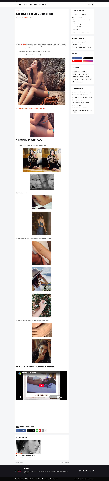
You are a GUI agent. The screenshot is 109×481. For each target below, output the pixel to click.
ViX (74, 81)
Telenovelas (42, 4)
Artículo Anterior (19, 462)
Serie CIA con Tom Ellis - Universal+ (80, 94)
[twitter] (89, 1)
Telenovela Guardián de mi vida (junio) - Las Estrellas (82, 111)
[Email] (43, 430)
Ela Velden (22, 10)
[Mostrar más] (45, 430)
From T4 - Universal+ (76, 26)
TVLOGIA (20, 478)
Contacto (80, 478)
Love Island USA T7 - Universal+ (79, 14)
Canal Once (81, 74)
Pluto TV (49, 478)
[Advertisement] (41, 31)
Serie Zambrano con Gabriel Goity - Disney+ (82, 97)
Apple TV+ (30, 478)
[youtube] (91, 1)
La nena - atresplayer (77, 24)
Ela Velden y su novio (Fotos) (25, 456)
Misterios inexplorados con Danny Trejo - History (81, 20)
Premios (87, 76)
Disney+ (36, 478)
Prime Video (75, 79)
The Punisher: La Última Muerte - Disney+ (81, 47)
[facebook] (77, 58)
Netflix (81, 76)
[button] (89, 4)
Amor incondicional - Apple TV (79, 42)
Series (30, 4)
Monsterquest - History (77, 17)
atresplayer (79, 81)
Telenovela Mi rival (76, 29)
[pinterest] (93, 1)
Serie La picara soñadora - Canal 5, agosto (81, 92)
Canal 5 (74, 74)
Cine (35, 4)
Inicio (16, 1)
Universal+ (44, 478)
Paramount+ (55, 478)
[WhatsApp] (37, 430)
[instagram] (88, 61)
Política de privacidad (89, 478)
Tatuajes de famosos (29, 426)
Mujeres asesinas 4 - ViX (77, 100)
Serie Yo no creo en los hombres (79, 108)
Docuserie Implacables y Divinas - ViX (80, 102)
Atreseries (83, 71)
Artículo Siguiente (64, 462)
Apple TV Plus (76, 71)
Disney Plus (75, 76)
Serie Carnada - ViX (76, 105)
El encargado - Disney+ (77, 44)
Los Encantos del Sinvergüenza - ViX (80, 32)
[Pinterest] (40, 430)
